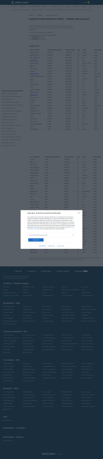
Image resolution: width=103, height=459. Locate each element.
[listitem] (51, 235)
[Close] (79, 213)
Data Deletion (42, 246)
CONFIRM (36, 240)
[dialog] (51, 229)
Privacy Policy (60, 246)
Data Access (51, 246)
